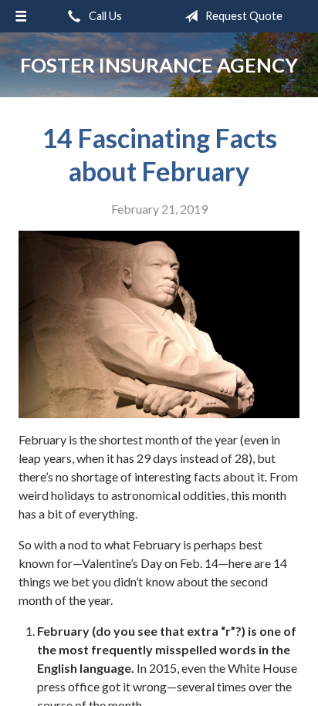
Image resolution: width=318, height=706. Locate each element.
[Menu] (21, 16)
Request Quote (242, 15)
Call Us (104, 15)
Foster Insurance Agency (159, 64)
